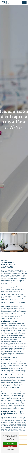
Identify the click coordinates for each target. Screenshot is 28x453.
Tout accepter (10, 443)
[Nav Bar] (24, 2)
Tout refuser (9, 446)
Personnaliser (10, 449)
